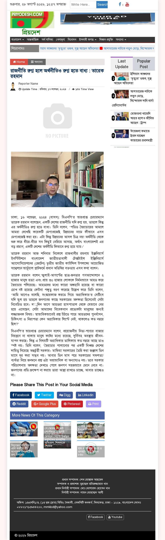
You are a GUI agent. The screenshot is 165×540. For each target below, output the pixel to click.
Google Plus (47, 404)
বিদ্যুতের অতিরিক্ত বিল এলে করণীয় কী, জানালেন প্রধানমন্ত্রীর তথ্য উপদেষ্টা (22, 450)
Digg (66, 395)
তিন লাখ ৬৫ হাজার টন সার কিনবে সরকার (23, 432)
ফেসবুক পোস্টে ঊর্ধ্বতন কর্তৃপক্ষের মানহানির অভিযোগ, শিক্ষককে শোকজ (57, 441)
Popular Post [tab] (144, 64)
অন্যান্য (120, 39)
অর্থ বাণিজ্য (47, 39)
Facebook (21, 395)
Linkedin (87, 395)
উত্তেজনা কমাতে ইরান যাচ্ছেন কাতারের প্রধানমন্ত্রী (141, 135)
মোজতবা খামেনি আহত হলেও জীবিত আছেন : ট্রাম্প (142, 118)
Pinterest (73, 404)
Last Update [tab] (121, 64)
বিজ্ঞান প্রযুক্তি (106, 39)
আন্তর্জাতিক (33, 39)
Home (20, 62)
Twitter (46, 395)
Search (102, 4)
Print (95, 404)
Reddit (21, 404)
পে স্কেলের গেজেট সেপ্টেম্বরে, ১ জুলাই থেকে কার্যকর (55, 431)
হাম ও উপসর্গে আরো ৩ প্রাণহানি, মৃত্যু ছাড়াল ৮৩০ (90, 451)
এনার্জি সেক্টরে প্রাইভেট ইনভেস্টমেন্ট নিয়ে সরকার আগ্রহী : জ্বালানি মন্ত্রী (90, 431)
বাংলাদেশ (16, 39)
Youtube (116, 517)
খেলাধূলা (60, 39)
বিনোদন (72, 39)
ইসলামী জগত (86, 39)
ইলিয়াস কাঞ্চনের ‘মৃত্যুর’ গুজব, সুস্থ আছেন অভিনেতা (63, 49)
